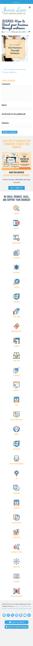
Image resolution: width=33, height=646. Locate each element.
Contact (14, 608)
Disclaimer (27, 606)
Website (5, 123)
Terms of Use (18, 606)
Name (4, 105)
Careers (20, 608)
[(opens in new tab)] (16, 161)
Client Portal (27, 608)
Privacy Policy (6, 608)
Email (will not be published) (13, 114)
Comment (6, 84)
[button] (4, 615)
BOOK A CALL (16, 2)
